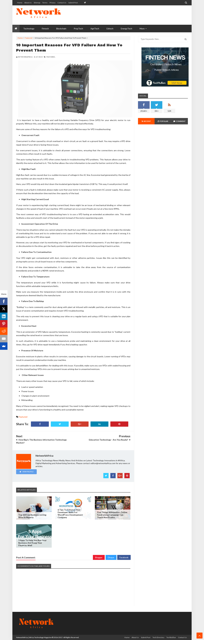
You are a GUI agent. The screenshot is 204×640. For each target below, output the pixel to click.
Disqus (111, 557)
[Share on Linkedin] (99, 424)
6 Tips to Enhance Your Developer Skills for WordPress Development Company (70, 513)
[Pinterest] (3, 323)
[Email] (3, 338)
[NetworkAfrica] (38, 15)
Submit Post (73, 2)
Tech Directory (158, 637)
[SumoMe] (3, 346)
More (142, 28)
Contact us (61, 2)
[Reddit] (3, 331)
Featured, (50, 57)
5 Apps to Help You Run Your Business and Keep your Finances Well (32, 543)
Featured (28, 38)
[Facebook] (3, 301)
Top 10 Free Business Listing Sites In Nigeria (32, 516)
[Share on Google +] (80, 424)
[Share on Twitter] (60, 424)
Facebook (123, 557)
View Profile (27, 472)
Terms (44, 2)
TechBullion (171, 637)
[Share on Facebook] (40, 424)
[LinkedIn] (3, 316)
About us (28, 2)
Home (19, 2)
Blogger (98, 557)
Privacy (52, 2)
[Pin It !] (119, 424)
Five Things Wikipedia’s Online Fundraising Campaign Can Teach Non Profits (112, 515)
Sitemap (37, 2)
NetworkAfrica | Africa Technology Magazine (34, 637)
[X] (3, 309)
